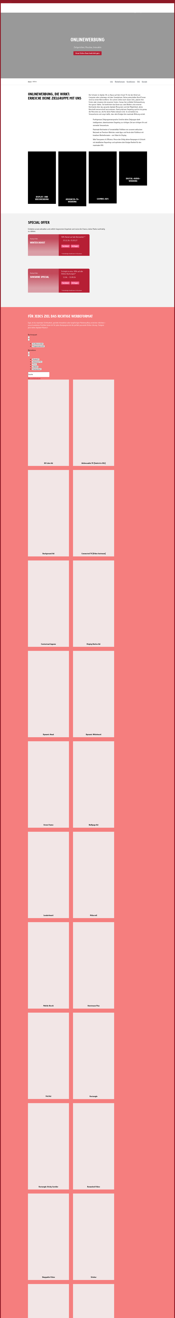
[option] (37, 344)
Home (29, 81)
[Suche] (142, 6)
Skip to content (6, 2)
